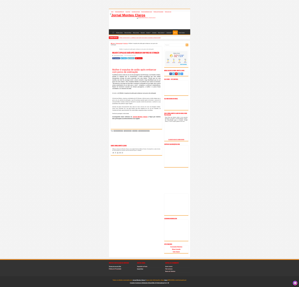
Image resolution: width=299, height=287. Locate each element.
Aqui (165, 280)
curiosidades (128, 130)
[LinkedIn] (179, 74)
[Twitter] (173, 74)
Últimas (175, 32)
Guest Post (128, 11)
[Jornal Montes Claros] (127, 15)
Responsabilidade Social (146, 11)
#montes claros (118, 130)
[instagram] (182, 74)
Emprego (154, 32)
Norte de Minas (127, 32)
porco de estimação (144, 130)
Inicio (112, 11)
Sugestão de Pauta (136, 11)
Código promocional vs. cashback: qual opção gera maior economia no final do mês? (140, 37)
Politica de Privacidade (158, 11)
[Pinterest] (176, 74)
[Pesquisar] (187, 45)
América (125, 43)
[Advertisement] (149, 3)
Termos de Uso (168, 11)
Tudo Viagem (182, 32)
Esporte (148, 32)
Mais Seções (161, 32)
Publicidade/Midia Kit (119, 11)
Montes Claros (119, 32)
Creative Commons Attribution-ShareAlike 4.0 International (147, 283)
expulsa (135, 130)
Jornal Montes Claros (118, 55)
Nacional (143, 32)
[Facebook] (170, 74)
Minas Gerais (136, 32)
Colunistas (168, 32)
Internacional (119, 43)
